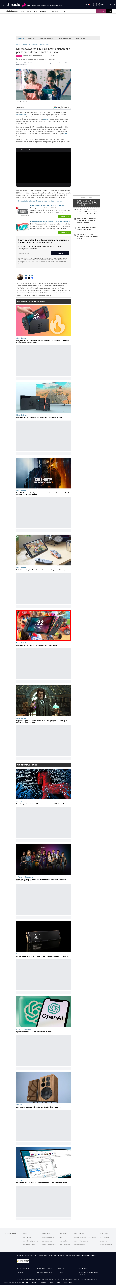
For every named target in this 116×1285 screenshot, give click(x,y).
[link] (22, 211)
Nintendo (35, 44)
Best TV (62, 1237)
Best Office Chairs (79, 1245)
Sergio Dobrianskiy (30, 55)
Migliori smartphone (64, 38)
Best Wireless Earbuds (81, 1241)
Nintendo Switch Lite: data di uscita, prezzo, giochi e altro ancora (40, 201)
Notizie (19, 56)
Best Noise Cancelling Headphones (85, 1237)
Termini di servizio (38, 258)
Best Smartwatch (65, 1245)
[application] (43, 167)
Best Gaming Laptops (48, 1237)
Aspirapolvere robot (47, 38)
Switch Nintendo (44, 44)
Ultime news (26, 11)
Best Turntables (79, 1234)
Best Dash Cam (104, 1237)
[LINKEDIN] (32, 278)
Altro (63, 11)
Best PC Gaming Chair (48, 1245)
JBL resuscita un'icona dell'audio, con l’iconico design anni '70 (87, 236)
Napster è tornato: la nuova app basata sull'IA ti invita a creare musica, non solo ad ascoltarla (87, 212)
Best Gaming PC (47, 1241)
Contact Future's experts (44, 1268)
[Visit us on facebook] (94, 4)
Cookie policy (83, 1268)
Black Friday (31, 38)
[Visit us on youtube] (100, 4)
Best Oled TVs (64, 1241)
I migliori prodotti (11, 11)
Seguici (58, 107)
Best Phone (63, 1234)
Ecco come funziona (21, 64)
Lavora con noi (80, 38)
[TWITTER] (29, 278)
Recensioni (44, 11)
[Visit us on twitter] (97, 4)
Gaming (18, 44)
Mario (65, 134)
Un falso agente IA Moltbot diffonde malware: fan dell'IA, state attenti (87, 203)
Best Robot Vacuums (106, 1245)
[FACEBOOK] (26, 278)
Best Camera (104, 1234)
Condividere (22, 107)
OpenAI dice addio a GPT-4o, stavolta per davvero (86, 228)
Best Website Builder (28, 1245)
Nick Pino (39, 55)
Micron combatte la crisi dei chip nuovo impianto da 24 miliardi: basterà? (86, 220)
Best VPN (25, 1234)
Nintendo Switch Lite (23, 115)
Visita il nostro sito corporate (86, 1255)
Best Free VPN (26, 1237)
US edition (42, 1282)
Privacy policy (62, 1268)
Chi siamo (20, 1272)
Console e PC (26, 44)
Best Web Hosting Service (30, 1241)
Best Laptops (46, 1234)
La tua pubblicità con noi (44, 1272)
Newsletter (67, 107)
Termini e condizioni (23, 1268)
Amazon (46, 119)
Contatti (55, 11)
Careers (60, 1272)
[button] (112, 4)
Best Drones (103, 1241)
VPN (35, 11)
